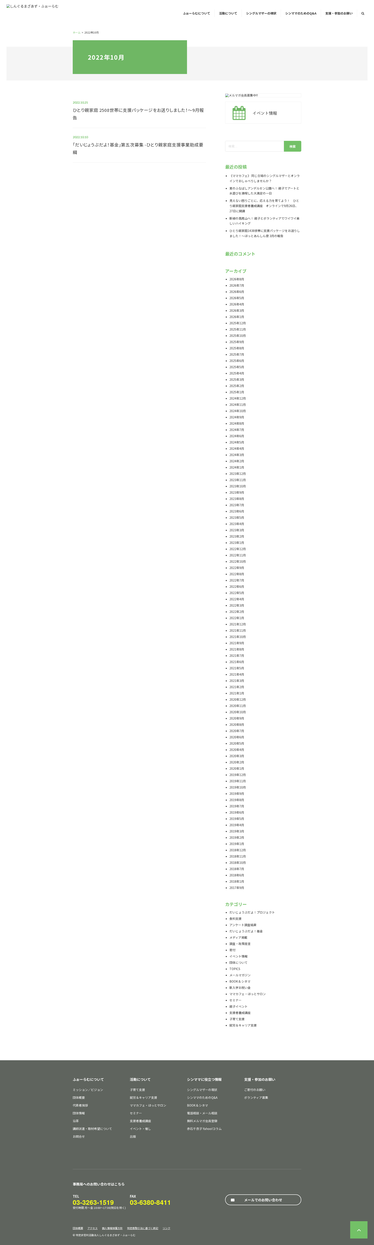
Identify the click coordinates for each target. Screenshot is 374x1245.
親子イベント (238, 1006)
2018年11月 (237, 856)
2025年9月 (236, 342)
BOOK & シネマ (239, 981)
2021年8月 (236, 649)
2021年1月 (236, 693)
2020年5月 (236, 743)
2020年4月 (236, 749)
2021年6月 (236, 662)
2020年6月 (236, 737)
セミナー (235, 1000)
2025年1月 (236, 392)
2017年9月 (236, 887)
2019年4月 (236, 825)
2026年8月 (236, 279)
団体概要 (79, 1097)
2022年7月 (236, 580)
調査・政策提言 (240, 943)
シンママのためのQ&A (300, 13)
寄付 (232, 950)
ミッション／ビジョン (88, 1090)
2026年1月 (236, 317)
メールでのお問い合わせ (263, 1199)
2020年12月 (237, 699)
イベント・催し (140, 1128)
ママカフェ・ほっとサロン (247, 994)
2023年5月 (236, 517)
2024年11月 (237, 404)
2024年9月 (236, 417)
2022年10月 (237, 561)
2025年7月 (236, 354)
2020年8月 (236, 724)
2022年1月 (236, 618)
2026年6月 (236, 291)
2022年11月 (237, 555)
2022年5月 (236, 593)
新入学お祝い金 (240, 987)
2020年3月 (236, 756)
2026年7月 (236, 285)
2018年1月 (236, 881)
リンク (166, 1228)
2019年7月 (236, 806)
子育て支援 (237, 1019)
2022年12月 (237, 549)
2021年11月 (237, 630)
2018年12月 (237, 850)
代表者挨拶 (80, 1105)
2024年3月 (236, 455)
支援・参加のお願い (339, 13)
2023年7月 (236, 505)
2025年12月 (237, 323)
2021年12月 (237, 624)
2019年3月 (236, 831)
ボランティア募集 (256, 1097)
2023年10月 (237, 486)
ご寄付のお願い (254, 1090)
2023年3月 (236, 530)
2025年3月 (236, 379)
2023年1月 (236, 542)
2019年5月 (236, 818)
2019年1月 (236, 844)
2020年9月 (236, 718)
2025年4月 (236, 373)
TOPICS (234, 969)
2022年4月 (236, 599)
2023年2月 (236, 536)
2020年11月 (237, 706)
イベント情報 (238, 956)
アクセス (92, 1228)
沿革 (76, 1121)
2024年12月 (237, 398)
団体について (238, 962)
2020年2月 (236, 762)
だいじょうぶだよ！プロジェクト (252, 912)
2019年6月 (236, 812)
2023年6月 (236, 511)
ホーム (77, 32)
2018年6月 (236, 875)
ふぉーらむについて (196, 13)
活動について (228, 13)
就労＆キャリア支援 (243, 1025)
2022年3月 (236, 605)
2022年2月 (236, 611)
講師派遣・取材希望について (92, 1128)
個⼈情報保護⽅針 (112, 1228)
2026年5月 (236, 298)
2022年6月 (236, 586)
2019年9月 (236, 793)
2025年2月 (236, 386)
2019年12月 (237, 775)
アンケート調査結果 (242, 925)
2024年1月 (236, 467)
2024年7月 (236, 429)
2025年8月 (236, 348)
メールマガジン (240, 975)
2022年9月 (236, 567)
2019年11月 (237, 781)
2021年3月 (236, 680)
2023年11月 (237, 480)
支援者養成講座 (240, 1012)
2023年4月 (236, 524)
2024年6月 (236, 436)
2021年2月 (236, 687)
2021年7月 (236, 655)
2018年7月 (236, 869)
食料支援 (235, 918)
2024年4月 (236, 448)
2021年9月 (236, 643)
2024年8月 (236, 423)
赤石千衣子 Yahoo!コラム (204, 1128)
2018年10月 (237, 862)
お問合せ (79, 1136)
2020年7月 (236, 731)
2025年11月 (237, 329)
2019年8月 (236, 800)
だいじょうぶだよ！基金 (246, 931)
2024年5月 (236, 442)
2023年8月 (236, 498)
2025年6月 (236, 360)
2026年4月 (236, 304)
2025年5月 (236, 367)
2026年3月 (236, 310)
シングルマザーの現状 (261, 13)
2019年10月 (237, 787)
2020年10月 (237, 712)
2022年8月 (236, 574)
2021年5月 (236, 668)
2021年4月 (236, 674)
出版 (133, 1136)
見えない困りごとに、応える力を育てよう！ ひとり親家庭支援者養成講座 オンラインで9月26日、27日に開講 (264, 205)
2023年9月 (236, 492)
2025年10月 (237, 335)
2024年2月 (236, 461)
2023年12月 (237, 473)
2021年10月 (237, 637)
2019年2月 (236, 837)
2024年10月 (237, 411)
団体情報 (79, 1113)
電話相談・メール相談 (202, 1113)
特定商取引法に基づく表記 (142, 1228)
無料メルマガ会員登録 (202, 1121)
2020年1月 (236, 768)
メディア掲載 (238, 937)
